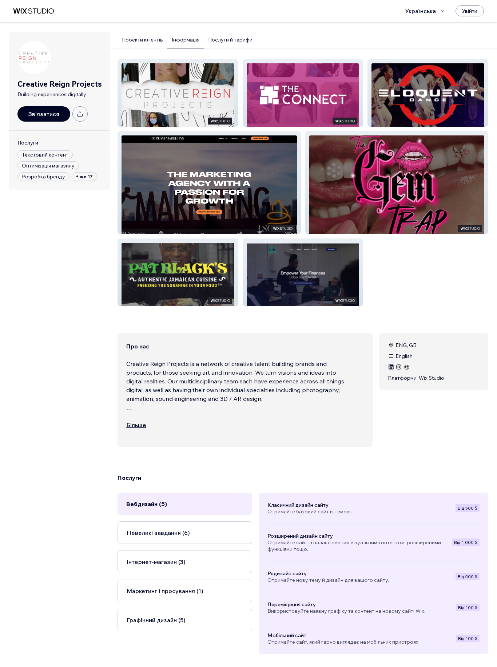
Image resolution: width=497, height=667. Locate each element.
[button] (178, 93)
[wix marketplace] (33, 11)
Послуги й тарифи (230, 39)
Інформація (185, 39)
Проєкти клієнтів (142, 39)
